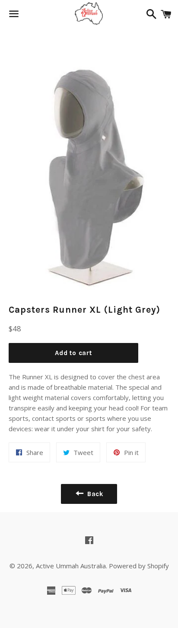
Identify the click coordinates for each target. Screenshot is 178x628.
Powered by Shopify (139, 565)
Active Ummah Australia (71, 565)
